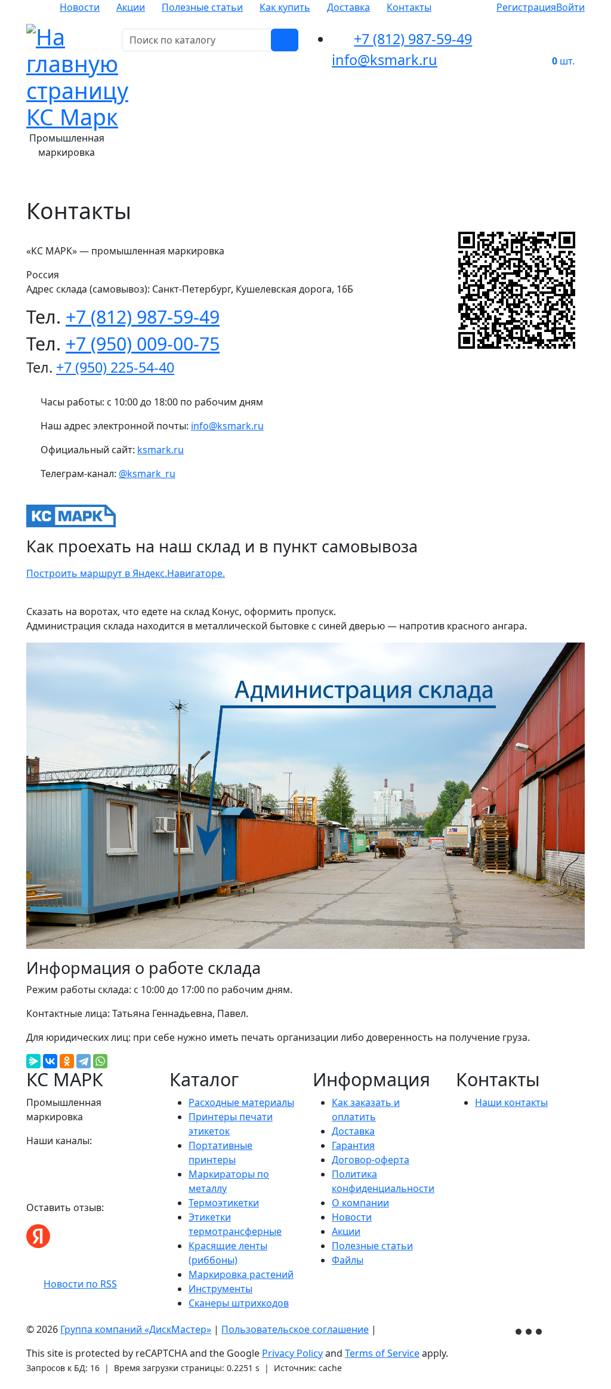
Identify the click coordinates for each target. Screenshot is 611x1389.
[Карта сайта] (385, 1329)
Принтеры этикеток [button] (251, 181)
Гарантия (353, 1145)
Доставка (348, 7)
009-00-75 (143, 343)
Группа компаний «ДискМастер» (135, 1329)
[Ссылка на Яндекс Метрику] (530, 1329)
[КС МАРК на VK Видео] (32, 1164)
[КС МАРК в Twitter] (75, 1164)
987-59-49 (143, 316)
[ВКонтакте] (50, 1061)
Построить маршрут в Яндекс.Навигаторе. (125, 573)
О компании (360, 1202)
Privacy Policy (292, 1353)
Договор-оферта (370, 1159)
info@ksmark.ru (384, 59)
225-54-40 (115, 367)
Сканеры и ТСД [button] (509, 181)
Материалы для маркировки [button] (121, 181)
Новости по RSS (80, 1283)
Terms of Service (382, 1353)
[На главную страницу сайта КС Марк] (33, 181)
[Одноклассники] (67, 1061)
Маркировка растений (241, 1274)
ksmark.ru (160, 449)
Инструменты (220, 1288)
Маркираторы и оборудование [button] (385, 181)
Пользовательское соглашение (295, 1329)
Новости (80, 7)
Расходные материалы (241, 1102)
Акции (130, 7)
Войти (570, 7)
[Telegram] (83, 1061)
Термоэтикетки (224, 1202)
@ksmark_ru (147, 473)
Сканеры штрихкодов (239, 1303)
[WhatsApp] (100, 1061)
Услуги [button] (576, 181)
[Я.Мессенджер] (33, 1061)
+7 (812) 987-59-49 (413, 38)
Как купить (285, 7)
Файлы (347, 1260)
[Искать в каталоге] (284, 40)
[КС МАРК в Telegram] (61, 1164)
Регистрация (526, 7)
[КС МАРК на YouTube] (47, 1164)
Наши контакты (511, 1102)
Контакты (409, 7)
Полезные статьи (202, 7)
